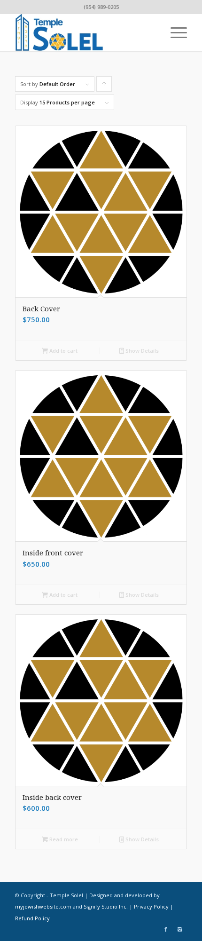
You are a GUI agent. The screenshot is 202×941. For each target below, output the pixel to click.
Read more (63, 839)
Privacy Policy (151, 906)
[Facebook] (166, 929)
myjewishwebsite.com (43, 906)
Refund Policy (32, 918)
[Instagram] (180, 929)
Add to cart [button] (63, 350)
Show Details (141, 350)
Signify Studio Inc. (106, 906)
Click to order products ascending (104, 86)
